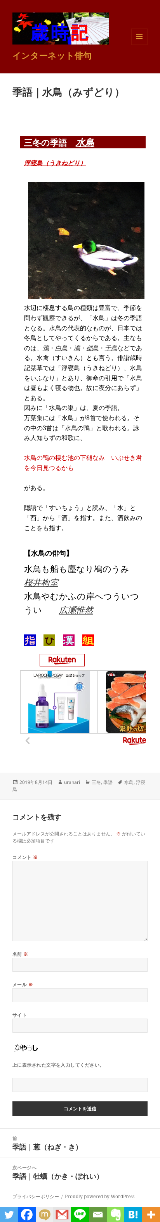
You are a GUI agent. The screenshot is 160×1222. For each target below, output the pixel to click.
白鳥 (61, 348)
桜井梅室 (41, 582)
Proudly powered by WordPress (99, 1196)
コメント (25, 857)
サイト (19, 1015)
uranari (72, 782)
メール (22, 984)
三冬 (96, 782)
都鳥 (92, 348)
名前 (20, 954)
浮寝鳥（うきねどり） (55, 163)
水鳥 (85, 141)
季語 (108, 782)
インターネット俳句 (52, 55)
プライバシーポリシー (35, 1196)
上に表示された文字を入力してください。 (58, 1065)
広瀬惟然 (76, 609)
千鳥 (111, 348)
